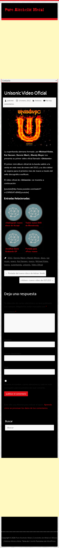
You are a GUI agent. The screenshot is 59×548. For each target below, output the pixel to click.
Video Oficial (37, 265)
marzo (31, 261)
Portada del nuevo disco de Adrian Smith (25, 273)
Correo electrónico (12, 353)
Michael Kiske (42, 261)
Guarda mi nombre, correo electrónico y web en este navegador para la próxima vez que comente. (28, 386)
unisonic (26, 265)
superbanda (16, 265)
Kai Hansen (22, 261)
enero (13, 261)
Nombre (7, 340)
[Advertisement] (29, 49)
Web (6, 367)
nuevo (7, 265)
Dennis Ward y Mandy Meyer (26, 258)
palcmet (10, 101)
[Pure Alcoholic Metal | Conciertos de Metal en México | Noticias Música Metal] (24, 11)
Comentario (10, 312)
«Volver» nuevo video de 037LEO (37, 280)
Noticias (38, 101)
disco (43, 258)
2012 (10, 258)
